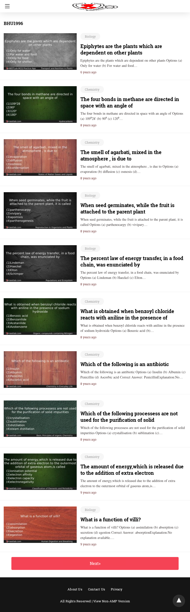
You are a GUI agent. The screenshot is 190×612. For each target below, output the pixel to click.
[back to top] (179, 601)
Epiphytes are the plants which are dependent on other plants (121, 49)
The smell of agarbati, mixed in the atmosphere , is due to (121, 155)
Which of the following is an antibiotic (124, 364)
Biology (90, 36)
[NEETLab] (95, 4)
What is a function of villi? (110, 519)
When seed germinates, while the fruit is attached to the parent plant (127, 208)
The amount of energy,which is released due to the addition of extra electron (132, 469)
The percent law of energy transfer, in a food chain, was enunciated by (131, 261)
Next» (95, 563)
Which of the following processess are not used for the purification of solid (129, 416)
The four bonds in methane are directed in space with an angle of (129, 102)
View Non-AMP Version (111, 601)
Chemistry (92, 89)
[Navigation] (6, 6)
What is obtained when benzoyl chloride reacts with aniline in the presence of (127, 314)
